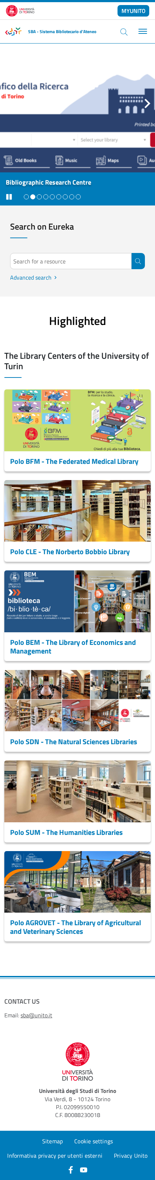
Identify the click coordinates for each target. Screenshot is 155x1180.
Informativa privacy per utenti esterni (54, 1155)
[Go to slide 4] (45, 196)
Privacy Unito (131, 1155)
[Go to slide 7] (65, 196)
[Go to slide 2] (32, 196)
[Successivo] (147, 103)
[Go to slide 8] (71, 196)
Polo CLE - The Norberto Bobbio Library (70, 551)
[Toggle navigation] (142, 31)
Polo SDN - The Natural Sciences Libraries (73, 741)
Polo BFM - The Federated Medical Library (74, 461)
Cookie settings (93, 1141)
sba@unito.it (36, 1015)
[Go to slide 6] (58, 196)
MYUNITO (133, 10)
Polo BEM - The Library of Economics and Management (73, 646)
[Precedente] (7, 103)
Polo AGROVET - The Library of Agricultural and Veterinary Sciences (75, 927)
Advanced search (33, 277)
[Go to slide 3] (39, 196)
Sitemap (52, 1141)
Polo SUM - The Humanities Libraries (66, 832)
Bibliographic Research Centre (48, 182)
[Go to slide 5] (52, 196)
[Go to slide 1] (26, 196)
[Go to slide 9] (78, 196)
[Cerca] (124, 31)
